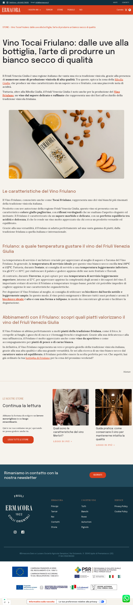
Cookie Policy (121, 512)
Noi (52, 517)
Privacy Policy (121, 506)
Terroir (54, 512)
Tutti (83, 506)
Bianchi (84, 512)
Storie (54, 527)
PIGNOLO (71, 10)
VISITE (115, 2)
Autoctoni (86, 522)
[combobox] (7, 602)
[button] (34, 10)
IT (5, 602)
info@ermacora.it (42, 2)
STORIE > (7, 27)
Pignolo (85, 527)
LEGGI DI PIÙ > (62, 441)
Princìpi (54, 506)
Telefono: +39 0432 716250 (19, 2)
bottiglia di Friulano (38, 357)
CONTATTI (125, 2)
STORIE (60, 10)
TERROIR (49, 10)
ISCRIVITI (97, 475)
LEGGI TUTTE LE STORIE (18, 440)
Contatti (55, 522)
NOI (80, 10)
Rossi (84, 517)
